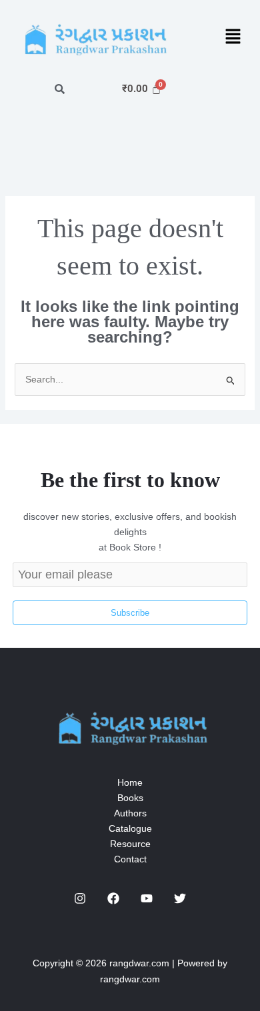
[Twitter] (180, 898)
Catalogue (130, 828)
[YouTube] (147, 898)
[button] (233, 38)
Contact (130, 859)
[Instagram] (80, 898)
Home (130, 782)
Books (130, 797)
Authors (130, 813)
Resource (130, 843)
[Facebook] (113, 898)
